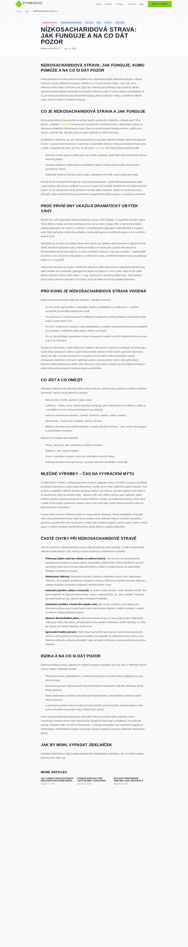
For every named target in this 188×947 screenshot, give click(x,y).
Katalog (108, 4)
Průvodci (120, 4)
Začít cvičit (160, 4)
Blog (142, 4)
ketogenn (65, 124)
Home (18, 11)
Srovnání (132, 4)
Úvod (98, 4)
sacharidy (99, 147)
